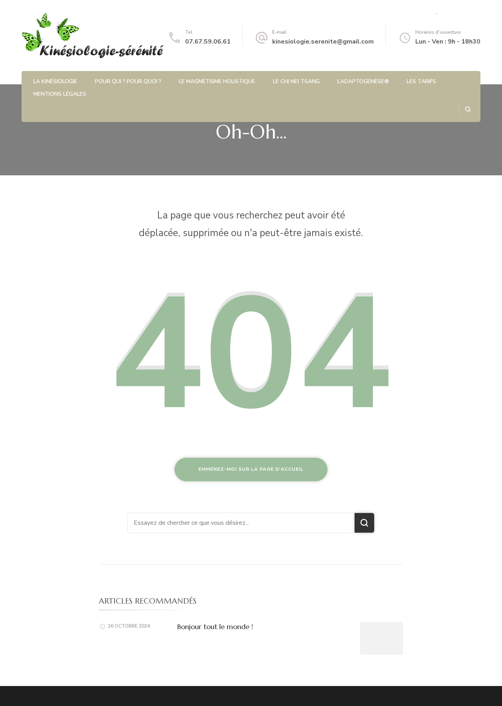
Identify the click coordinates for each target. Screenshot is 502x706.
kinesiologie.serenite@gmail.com (323, 41)
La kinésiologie (55, 81)
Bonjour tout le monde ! (215, 626)
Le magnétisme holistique (217, 81)
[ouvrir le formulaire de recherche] (468, 109)
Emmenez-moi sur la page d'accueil (251, 469)
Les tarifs (421, 81)
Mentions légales (59, 94)
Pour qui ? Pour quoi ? (128, 81)
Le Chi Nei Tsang (296, 81)
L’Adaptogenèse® (363, 81)
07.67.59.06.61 (208, 41)
